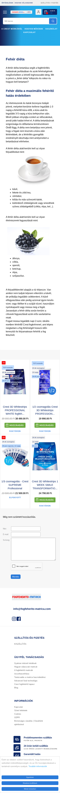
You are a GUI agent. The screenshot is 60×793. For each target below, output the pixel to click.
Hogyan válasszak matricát (25, 667)
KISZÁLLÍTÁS (20, 644)
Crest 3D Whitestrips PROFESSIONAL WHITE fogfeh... (15, 410)
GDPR (17, 717)
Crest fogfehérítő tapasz (24, 684)
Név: (5, 529)
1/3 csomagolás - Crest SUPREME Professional (14, 485)
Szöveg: (6, 540)
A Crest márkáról (11, 29)
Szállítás (45, 3)
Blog (16, 688)
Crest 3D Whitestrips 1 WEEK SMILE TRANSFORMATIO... (45, 485)
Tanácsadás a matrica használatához (30, 677)
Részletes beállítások (30, 783)
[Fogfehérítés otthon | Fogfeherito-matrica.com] (30, 17)
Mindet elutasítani (30, 789)
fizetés (55, 3)
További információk (38, 766)
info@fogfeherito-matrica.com (32, 608)
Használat (51, 29)
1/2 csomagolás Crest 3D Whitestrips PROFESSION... (45, 410)
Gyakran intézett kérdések (25, 663)
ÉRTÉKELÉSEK (7, 3)
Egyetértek (30, 777)
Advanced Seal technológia (25, 681)
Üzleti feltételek (20, 710)
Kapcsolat (29, 32)
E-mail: (6, 534)
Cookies (17, 714)
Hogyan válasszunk (24, 3)
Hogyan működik (34, 29)
